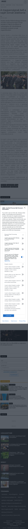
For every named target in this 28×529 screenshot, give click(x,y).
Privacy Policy (22, 321)
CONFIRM (8, 315)
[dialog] (14, 264)
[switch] (22, 238)
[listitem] (14, 235)
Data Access (14, 321)
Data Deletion (5, 321)
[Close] (25, 208)
